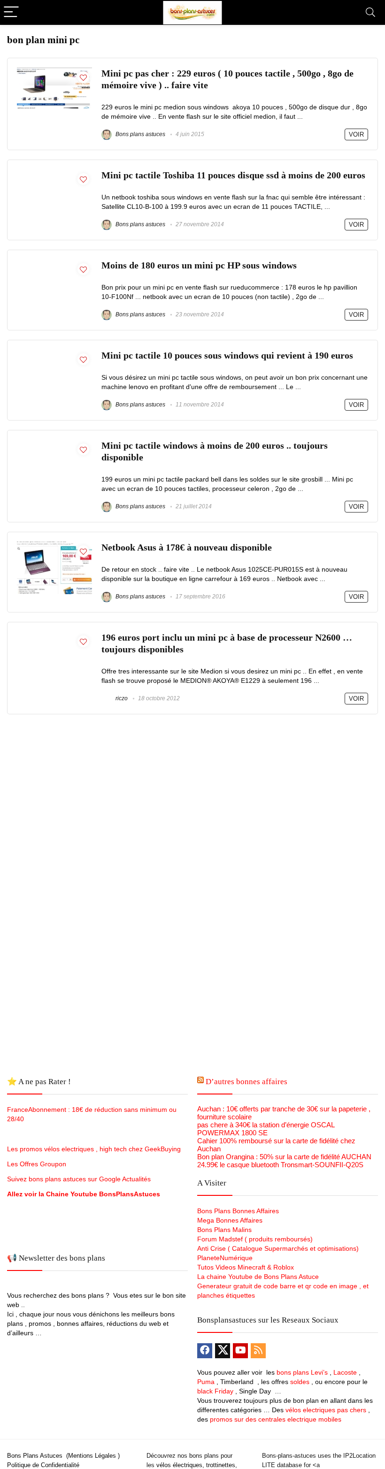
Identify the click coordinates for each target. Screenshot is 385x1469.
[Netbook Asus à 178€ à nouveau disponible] (54, 546)
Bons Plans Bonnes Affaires (238, 1211)
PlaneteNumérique (225, 1258)
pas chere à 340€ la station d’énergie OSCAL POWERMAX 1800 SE (265, 1129)
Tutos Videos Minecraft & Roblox (245, 1267)
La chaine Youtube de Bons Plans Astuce (258, 1276)
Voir (356, 134)
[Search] (370, 12)
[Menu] (11, 12)
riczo (121, 698)
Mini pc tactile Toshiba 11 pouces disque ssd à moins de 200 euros (233, 175)
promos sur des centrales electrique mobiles (275, 1419)
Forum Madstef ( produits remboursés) (255, 1239)
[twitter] (222, 1350)
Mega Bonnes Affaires (229, 1220)
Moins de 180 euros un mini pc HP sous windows (199, 265)
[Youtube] (240, 1350)
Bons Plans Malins (224, 1229)
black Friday (215, 1391)
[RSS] (258, 1350)
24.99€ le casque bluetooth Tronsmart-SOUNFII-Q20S (280, 1165)
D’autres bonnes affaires (246, 1081)
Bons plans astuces (139, 134)
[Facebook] (204, 1350)
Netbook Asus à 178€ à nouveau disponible (186, 547)
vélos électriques (179, 1465)
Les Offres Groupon (37, 1164)
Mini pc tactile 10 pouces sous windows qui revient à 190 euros (227, 355)
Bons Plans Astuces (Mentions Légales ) (63, 1455)
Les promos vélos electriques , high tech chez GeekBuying (94, 1149)
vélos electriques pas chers (325, 1410)
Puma (206, 1381)
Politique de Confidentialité (43, 1465)
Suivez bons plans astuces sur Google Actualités (79, 1179)
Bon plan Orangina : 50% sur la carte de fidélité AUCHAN (284, 1157)
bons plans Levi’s (302, 1372)
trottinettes (220, 1465)
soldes (299, 1381)
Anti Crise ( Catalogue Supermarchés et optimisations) (278, 1248)
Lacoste (345, 1372)
